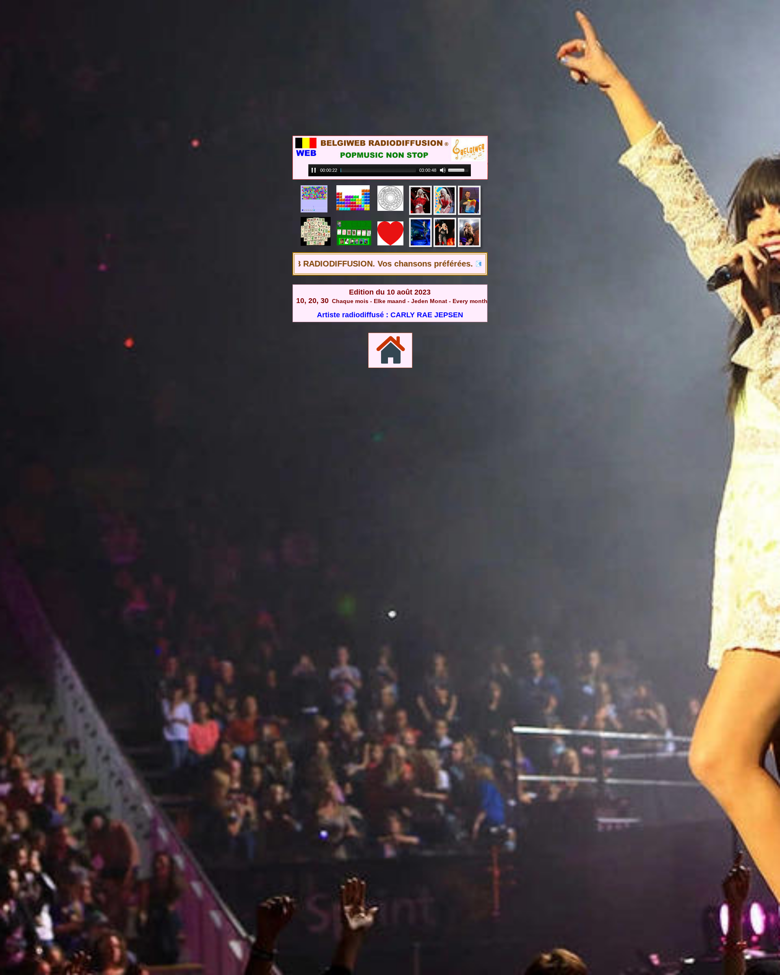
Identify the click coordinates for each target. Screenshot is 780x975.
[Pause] (313, 170)
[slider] (378, 170)
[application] (389, 170)
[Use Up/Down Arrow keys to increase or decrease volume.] (459, 169)
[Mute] (443, 170)
